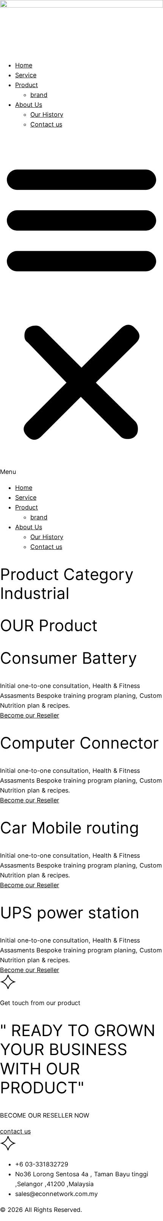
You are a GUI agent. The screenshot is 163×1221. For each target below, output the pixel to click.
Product (26, 85)
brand (38, 94)
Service (25, 75)
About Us (28, 104)
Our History (46, 114)
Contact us (46, 124)
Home (23, 65)
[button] (81, 306)
